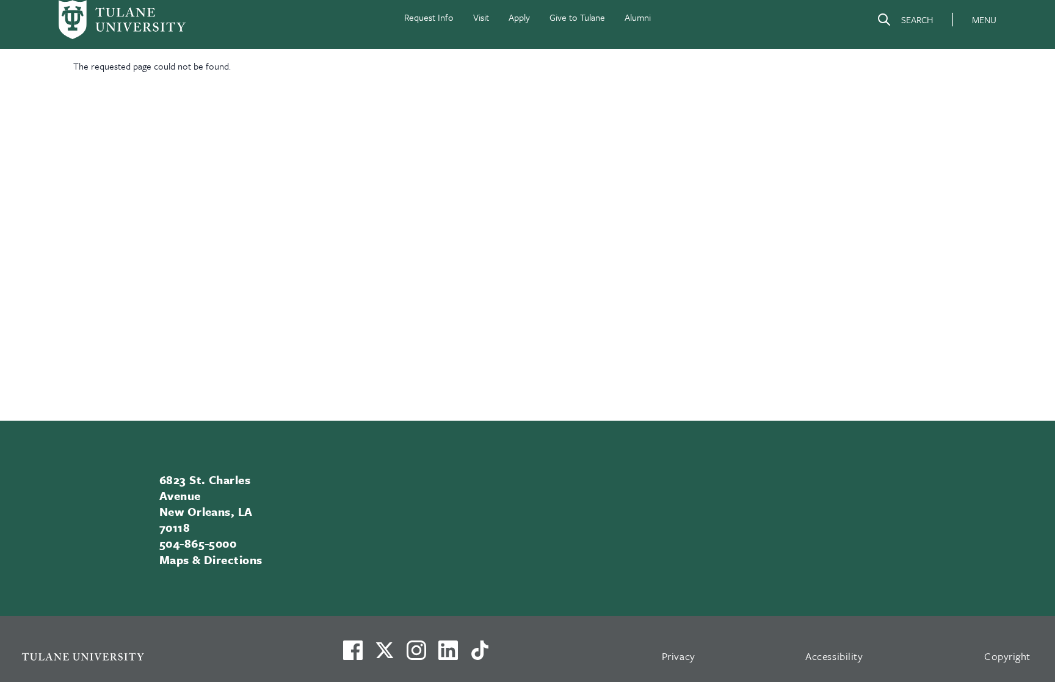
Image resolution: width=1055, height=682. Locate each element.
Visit (481, 17)
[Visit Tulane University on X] (384, 655)
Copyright (1007, 656)
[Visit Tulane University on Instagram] (416, 655)
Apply (519, 17)
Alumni (638, 17)
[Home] (122, 19)
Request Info (429, 17)
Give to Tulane (577, 17)
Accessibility (834, 656)
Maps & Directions (211, 559)
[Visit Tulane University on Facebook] (353, 655)
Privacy (678, 656)
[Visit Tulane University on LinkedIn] (448, 655)
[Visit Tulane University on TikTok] (480, 655)
